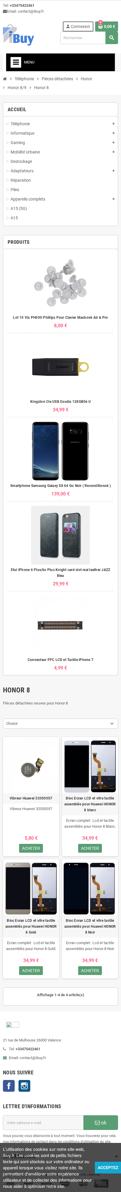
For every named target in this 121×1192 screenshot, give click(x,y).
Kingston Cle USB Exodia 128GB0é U (60, 402)
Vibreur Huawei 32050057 (31, 798)
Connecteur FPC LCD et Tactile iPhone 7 (60, 660)
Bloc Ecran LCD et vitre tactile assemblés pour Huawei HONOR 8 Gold (31, 926)
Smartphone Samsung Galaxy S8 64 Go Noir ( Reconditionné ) (60, 486)
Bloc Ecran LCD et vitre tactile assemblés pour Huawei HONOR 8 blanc (90, 804)
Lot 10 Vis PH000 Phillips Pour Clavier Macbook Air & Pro (60, 317)
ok (103, 1123)
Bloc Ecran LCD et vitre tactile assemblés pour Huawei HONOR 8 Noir (90, 926)
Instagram (24, 1086)
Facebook (9, 1086)
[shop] (18, 34)
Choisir (12, 723)
